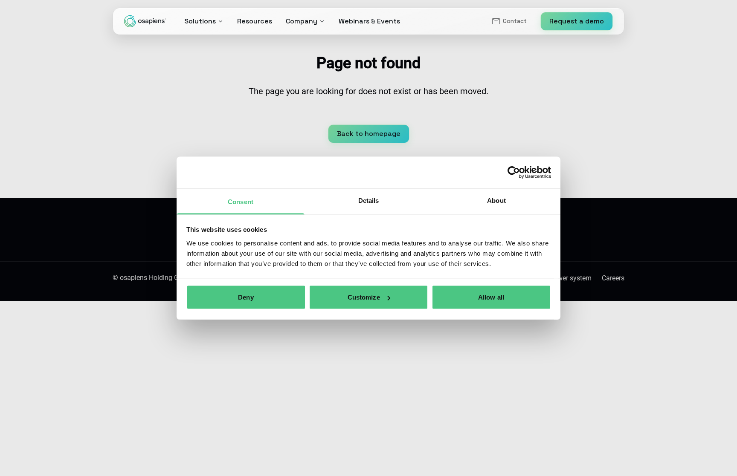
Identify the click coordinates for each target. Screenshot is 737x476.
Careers (613, 278)
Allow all (491, 297)
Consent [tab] (240, 201)
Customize (364, 297)
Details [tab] (368, 200)
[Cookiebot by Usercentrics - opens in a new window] (513, 172)
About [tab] (496, 200)
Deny (245, 297)
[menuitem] (509, 21)
